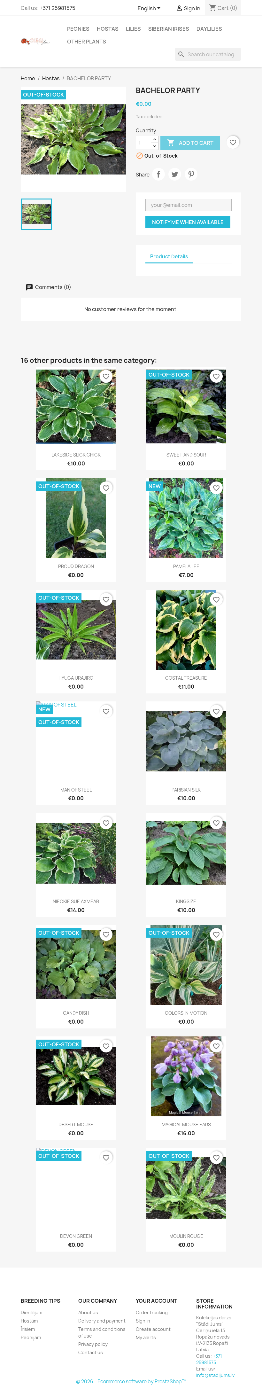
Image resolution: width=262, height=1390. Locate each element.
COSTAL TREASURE (186, 678)
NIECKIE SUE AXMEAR (76, 901)
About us (88, 1312)
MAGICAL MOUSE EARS (186, 1124)
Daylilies (209, 28)
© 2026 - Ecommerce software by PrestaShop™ (131, 1381)
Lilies (133, 28)
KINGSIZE (186, 901)
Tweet (174, 174)
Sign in (143, 1321)
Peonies (78, 28)
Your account (156, 1300)
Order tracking (152, 1312)
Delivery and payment (102, 1321)
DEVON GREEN (76, 1236)
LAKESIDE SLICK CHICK (76, 455)
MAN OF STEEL (76, 790)
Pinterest (191, 174)
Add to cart (190, 142)
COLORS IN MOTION (186, 1013)
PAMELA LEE (186, 566)
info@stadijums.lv (215, 1375)
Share (158, 174)
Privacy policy (93, 1344)
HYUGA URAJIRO (75, 678)
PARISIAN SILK (186, 790)
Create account (153, 1329)
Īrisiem (28, 1329)
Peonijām (31, 1337)
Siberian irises (168, 28)
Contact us (90, 1352)
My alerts (146, 1337)
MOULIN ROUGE (186, 1236)
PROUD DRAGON (76, 566)
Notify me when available (188, 222)
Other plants (86, 41)
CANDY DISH (76, 1013)
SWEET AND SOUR (186, 455)
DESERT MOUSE (75, 1124)
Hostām (29, 1321)
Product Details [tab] (169, 256)
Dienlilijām (31, 1312)
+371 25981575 (57, 8)
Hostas (108, 28)
